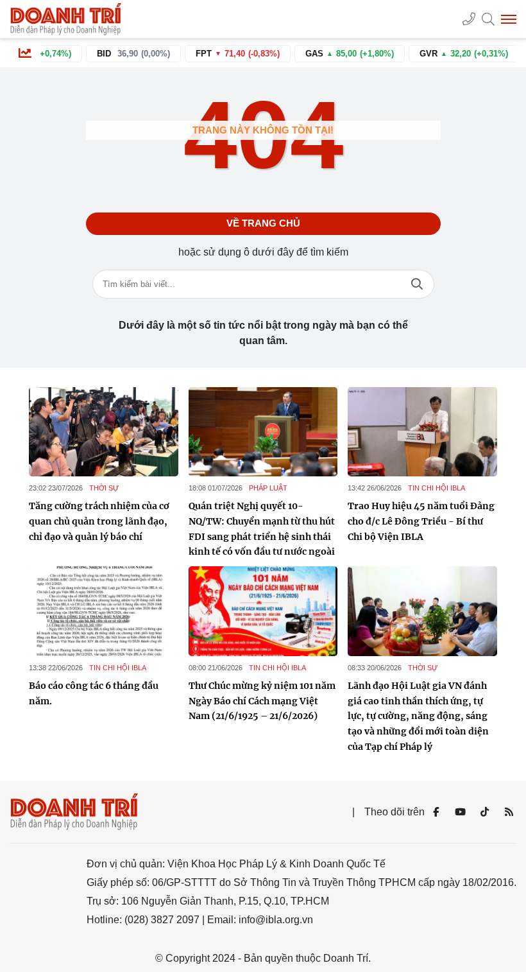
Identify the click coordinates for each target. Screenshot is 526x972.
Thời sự (104, 488)
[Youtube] (460, 812)
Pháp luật (268, 488)
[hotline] (468, 19)
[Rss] (508, 812)
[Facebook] (435, 812)
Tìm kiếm (417, 284)
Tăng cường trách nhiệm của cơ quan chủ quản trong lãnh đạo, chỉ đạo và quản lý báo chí (99, 521)
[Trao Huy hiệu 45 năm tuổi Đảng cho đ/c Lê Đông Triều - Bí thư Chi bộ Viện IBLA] (422, 432)
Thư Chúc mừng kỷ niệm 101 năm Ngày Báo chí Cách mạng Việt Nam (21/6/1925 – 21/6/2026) (262, 701)
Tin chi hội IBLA (436, 488)
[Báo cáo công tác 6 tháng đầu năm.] (103, 611)
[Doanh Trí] (67, 19)
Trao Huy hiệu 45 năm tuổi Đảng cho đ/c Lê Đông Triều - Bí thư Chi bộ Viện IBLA (421, 521)
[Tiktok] (484, 812)
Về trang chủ (263, 223)
